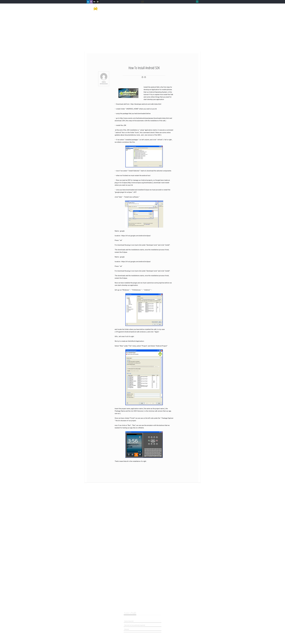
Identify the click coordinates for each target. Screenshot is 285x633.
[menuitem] (179, 7)
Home (179, 7)
